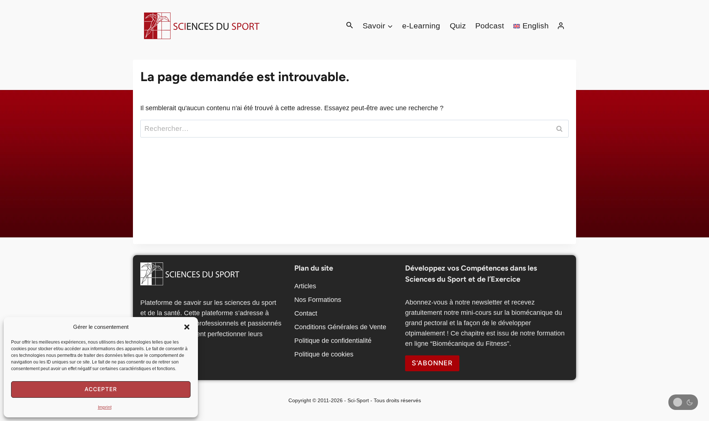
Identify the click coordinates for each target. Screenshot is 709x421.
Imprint (105, 407)
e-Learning (421, 25)
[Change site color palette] (683, 402)
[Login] (561, 26)
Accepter (101, 389)
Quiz (458, 25)
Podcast (489, 25)
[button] (187, 327)
